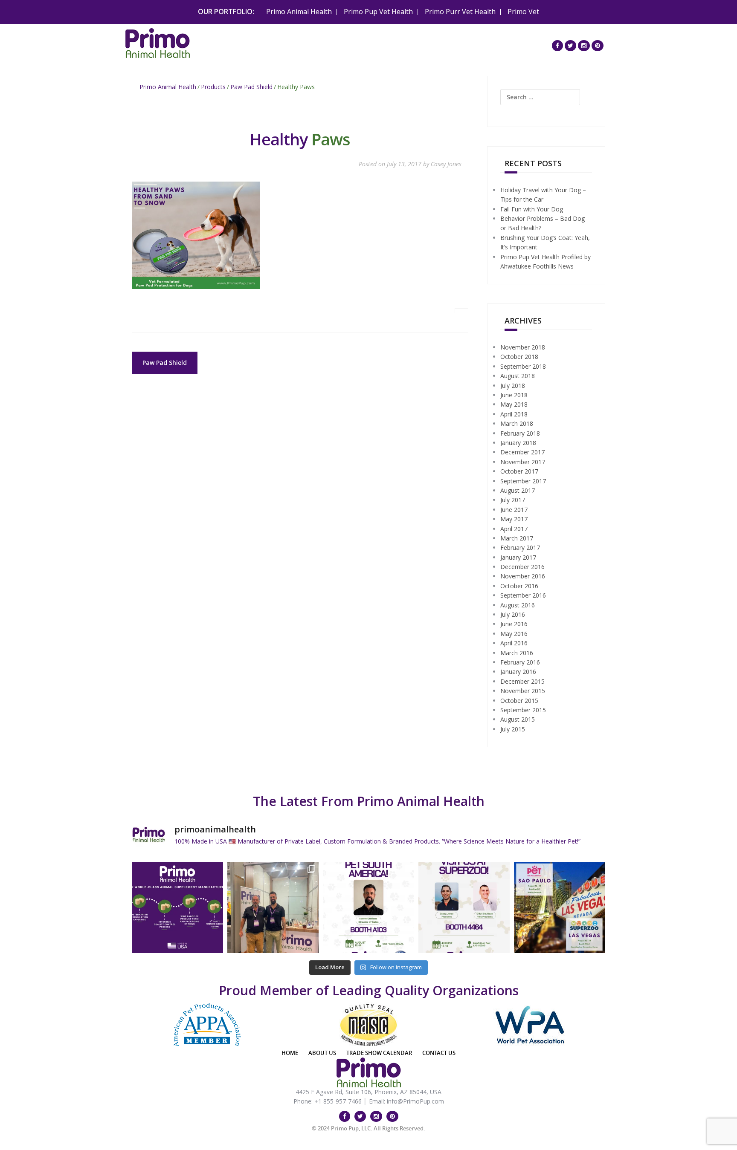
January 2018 (518, 443)
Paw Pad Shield (251, 87)
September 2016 (523, 595)
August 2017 (517, 490)
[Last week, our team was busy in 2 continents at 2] (273, 907)
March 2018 (516, 423)
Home (289, 1053)
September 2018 (523, 366)
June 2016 (514, 624)
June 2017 (514, 510)
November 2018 (522, 347)
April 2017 (514, 529)
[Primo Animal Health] (157, 42)
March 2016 (516, 653)
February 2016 (520, 662)
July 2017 (512, 500)
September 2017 (523, 481)
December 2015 (522, 681)
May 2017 (514, 519)
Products (213, 87)
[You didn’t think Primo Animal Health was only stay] (368, 907)
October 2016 (519, 586)
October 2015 (519, 700)
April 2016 (514, 643)
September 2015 (523, 710)
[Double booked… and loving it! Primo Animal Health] (559, 907)
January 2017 (518, 557)
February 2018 (520, 433)
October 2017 (519, 471)
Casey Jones (446, 164)
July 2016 (512, 614)
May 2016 (514, 634)
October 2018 (519, 357)
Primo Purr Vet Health (460, 11)
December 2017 (522, 452)
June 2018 (514, 395)
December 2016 (522, 567)
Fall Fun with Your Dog (531, 209)
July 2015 (512, 729)
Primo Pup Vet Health (378, 11)
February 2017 (520, 547)
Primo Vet (523, 11)
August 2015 (517, 719)
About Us (322, 1053)
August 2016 (517, 605)
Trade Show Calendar (379, 1053)
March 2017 (516, 538)
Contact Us (439, 1053)
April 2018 (514, 414)
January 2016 (518, 671)
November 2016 (522, 576)
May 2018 (514, 404)
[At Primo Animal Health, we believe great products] (177, 907)
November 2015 (522, 691)
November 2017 (522, 462)
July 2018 (512, 385)
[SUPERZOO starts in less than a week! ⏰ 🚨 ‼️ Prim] (464, 907)
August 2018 (517, 376)
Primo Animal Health (299, 11)
